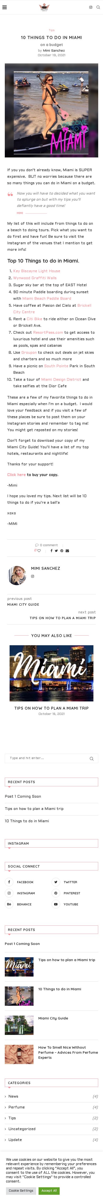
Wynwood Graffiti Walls (35, 278)
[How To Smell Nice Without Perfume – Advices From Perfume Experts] (19, 1054)
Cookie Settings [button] (21, 1190)
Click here (16, 475)
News (53, 1096)
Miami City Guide (53, 1018)
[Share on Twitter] (56, 551)
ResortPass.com (47, 332)
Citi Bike (34, 319)
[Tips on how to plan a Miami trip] (51, 673)
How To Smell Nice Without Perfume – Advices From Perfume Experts (68, 1052)
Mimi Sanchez (54, 50)
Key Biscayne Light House (36, 271)
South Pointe (56, 366)
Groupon (29, 352)
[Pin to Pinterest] (61, 551)
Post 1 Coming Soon (23, 796)
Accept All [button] (49, 1190)
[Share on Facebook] (51, 551)
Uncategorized (53, 1129)
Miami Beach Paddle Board (46, 298)
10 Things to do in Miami (27, 821)
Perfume (53, 1107)
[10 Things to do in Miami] (19, 996)
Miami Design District (61, 379)
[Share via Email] (67, 551)
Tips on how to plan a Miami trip (51, 708)
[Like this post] (42, 551)
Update (53, 1140)
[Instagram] (90, 7)
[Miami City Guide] (19, 1025)
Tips (52, 30)
